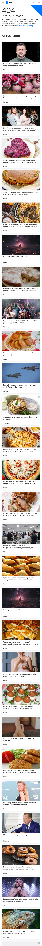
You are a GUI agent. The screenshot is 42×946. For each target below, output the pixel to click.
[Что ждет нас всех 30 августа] (21, 250)
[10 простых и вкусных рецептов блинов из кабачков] (21, 410)
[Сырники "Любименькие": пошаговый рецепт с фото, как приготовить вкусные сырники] (21, 346)
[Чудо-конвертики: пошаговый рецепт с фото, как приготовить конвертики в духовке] (21, 571)
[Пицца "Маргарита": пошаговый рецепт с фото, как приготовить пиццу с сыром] (21, 442)
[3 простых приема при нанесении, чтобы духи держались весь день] (21, 667)
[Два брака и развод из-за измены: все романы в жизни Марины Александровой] (21, 121)
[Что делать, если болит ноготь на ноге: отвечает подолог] (21, 732)
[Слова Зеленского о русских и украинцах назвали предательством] (21, 57)
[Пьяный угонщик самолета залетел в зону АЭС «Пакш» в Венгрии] (21, 378)
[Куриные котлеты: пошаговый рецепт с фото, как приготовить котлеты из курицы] (21, 764)
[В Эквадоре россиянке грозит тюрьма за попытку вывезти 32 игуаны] (21, 924)
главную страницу (26, 26)
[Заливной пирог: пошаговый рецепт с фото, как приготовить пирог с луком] (21, 185)
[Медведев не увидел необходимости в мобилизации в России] (21, 828)
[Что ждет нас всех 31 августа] (21, 603)
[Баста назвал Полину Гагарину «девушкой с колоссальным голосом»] (21, 892)
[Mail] (7, 2)
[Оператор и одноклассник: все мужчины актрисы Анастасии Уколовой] (21, 796)
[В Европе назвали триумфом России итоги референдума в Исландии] (21, 314)
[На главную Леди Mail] (11, 2)
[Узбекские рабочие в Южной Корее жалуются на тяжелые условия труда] (21, 539)
